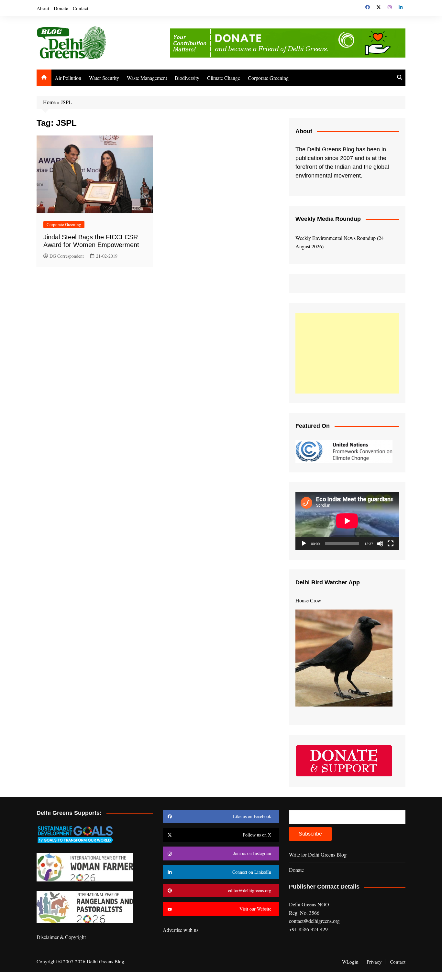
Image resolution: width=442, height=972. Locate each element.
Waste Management (147, 77)
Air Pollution (68, 77)
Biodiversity (187, 77)
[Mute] (380, 543)
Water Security (104, 77)
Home (49, 102)
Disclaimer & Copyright (61, 937)
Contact (80, 8)
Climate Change (223, 77)
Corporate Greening (268, 77)
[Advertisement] (347, 353)
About (43, 8)
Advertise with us (180, 929)
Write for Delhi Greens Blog (318, 854)
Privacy (374, 961)
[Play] (304, 543)
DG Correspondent (67, 256)
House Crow (308, 600)
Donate (61, 8)
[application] (347, 521)
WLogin (350, 961)
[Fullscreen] (390, 543)
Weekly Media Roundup (328, 219)
